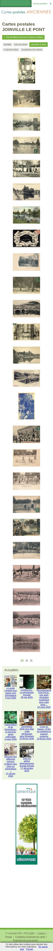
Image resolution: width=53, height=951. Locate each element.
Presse (8, 937)
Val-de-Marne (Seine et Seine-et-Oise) (24, 37)
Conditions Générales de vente (30, 937)
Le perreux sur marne (31, 49)
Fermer (29, 949)
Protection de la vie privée (25, 940)
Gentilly (7, 44)
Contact (41, 933)
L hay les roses (11, 49)
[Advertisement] (26, 891)
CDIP (31, 933)
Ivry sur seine (20, 44)
